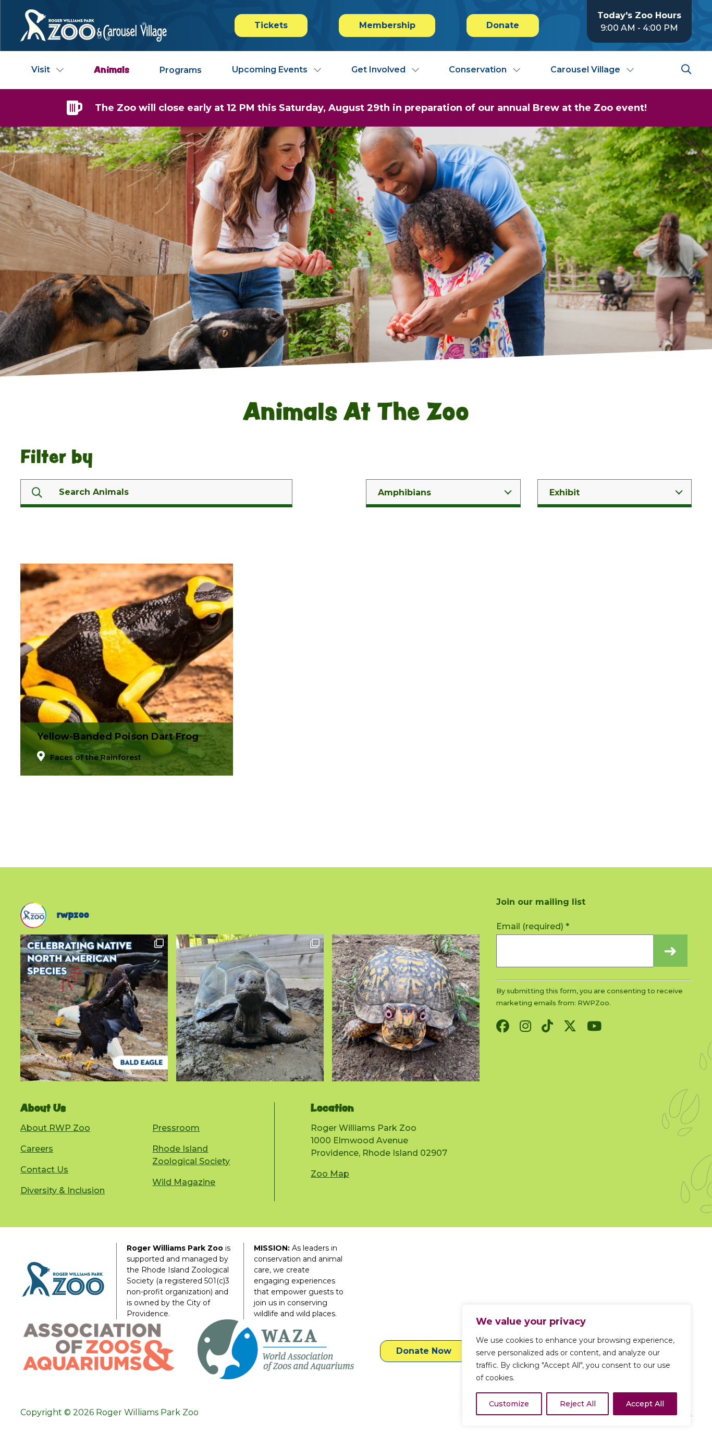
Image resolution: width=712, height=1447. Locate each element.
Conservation (478, 69)
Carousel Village (585, 69)
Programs (180, 70)
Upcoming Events (270, 69)
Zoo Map (330, 1174)
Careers (36, 1149)
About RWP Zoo (55, 1128)
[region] (576, 1365)
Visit (40, 69)
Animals (111, 70)
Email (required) (532, 926)
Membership (387, 25)
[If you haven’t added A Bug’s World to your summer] (406, 1007)
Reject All (578, 1403)
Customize (509, 1403)
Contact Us (44, 1170)
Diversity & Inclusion (62, 1190)
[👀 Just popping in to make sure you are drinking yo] (250, 1007)
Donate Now (423, 1351)
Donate (502, 25)
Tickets (271, 25)
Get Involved (378, 69)
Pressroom (176, 1128)
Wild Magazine (183, 1182)
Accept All (645, 1403)
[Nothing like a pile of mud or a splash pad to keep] (94, 1007)
